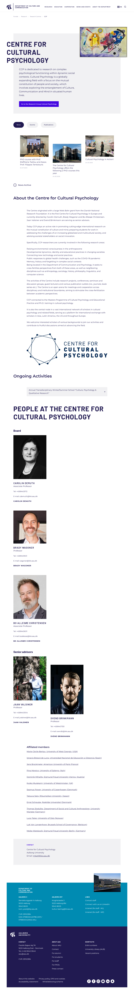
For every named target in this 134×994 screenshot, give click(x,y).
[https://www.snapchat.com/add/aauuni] (112, 981)
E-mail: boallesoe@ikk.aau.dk (25, 636)
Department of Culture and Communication (27, 6)
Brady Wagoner (22, 566)
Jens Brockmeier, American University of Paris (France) (52, 764)
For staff (55, 961)
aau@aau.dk (24, 954)
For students (57, 957)
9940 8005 (23, 906)
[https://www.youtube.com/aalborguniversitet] (103, 981)
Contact (55, 949)
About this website (27, 979)
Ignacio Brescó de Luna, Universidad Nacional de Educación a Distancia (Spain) (64, 758)
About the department (102, 7)
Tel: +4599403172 (20, 491)
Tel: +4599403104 (20, 713)
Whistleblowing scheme (53, 982)
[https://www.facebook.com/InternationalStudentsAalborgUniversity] (93, 981)
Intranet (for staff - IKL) (94, 908)
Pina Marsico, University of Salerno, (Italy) (46, 770)
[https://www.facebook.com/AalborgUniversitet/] (89, 981)
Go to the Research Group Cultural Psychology (39, 104)
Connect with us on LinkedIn (97, 904)
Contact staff (90, 900)
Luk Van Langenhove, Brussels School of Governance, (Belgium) (57, 824)
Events (32, 125)
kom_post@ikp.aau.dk (28, 909)
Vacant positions (92, 953)
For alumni (56, 953)
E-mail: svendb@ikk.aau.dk (62, 731)
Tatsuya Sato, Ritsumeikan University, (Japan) (48, 796)
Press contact (57, 969)
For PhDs (56, 965)
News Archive (24, 185)
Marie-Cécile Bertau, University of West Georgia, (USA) (52, 751)
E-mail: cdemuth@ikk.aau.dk (25, 496)
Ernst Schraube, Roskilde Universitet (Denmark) (49, 802)
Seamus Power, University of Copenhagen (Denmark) (52, 790)
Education (58, 7)
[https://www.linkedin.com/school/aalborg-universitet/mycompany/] (108, 981)
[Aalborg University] (9, 6)
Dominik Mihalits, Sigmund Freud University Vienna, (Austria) (56, 777)
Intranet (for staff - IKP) (94, 912)
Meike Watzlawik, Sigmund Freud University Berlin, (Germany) (56, 831)
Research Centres (35, 16)
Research (48, 7)
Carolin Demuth (22, 501)
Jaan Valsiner (21, 722)
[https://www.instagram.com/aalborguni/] (98, 981)
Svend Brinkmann (60, 736)
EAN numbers (91, 945)
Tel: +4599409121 (20, 556)
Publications (48, 125)
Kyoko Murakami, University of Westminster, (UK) (50, 783)
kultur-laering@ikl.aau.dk (62, 909)
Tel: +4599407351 (57, 726)
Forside (15, 16)
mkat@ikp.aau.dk (41, 856)
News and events (83, 7)
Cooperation (69, 7)
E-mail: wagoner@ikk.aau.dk (25, 561)
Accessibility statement (28, 982)
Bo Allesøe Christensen (26, 641)
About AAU (56, 945)
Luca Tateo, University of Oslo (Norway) (45, 818)
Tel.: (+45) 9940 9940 (27, 951)
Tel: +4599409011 (20, 631)
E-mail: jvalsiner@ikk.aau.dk (24, 718)
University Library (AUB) (95, 949)
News (19, 125)
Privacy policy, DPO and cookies (52, 979)
